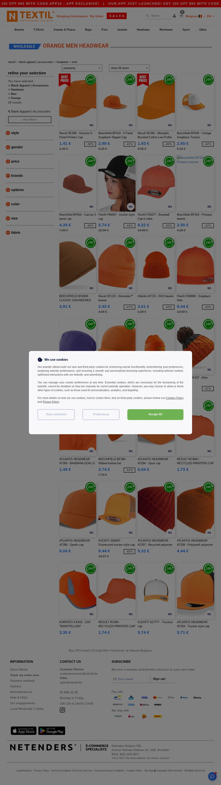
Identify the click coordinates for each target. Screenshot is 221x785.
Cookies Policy (174, 398)
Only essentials (56, 414)
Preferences (101, 414)
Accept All (155, 414)
